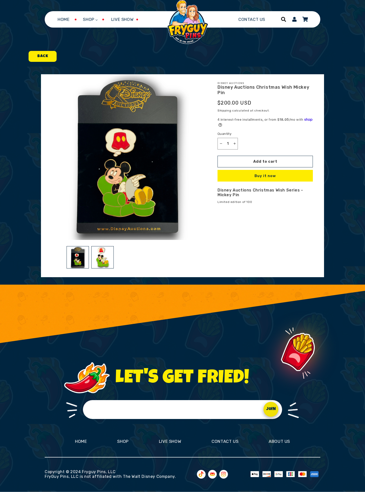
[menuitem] (63, 19)
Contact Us (225, 441)
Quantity (224, 134)
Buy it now (265, 176)
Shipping (224, 110)
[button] (283, 19)
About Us (279, 441)
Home (81, 441)
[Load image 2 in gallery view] (102, 257)
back (42, 56)
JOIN (271, 409)
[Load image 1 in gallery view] (78, 257)
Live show (170, 441)
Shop (122, 441)
